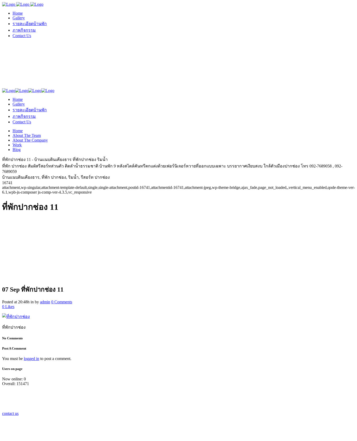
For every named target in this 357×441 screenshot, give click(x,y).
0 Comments (61, 302)
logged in (31, 358)
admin (45, 302)
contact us (10, 413)
